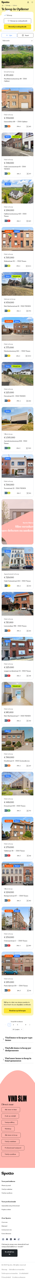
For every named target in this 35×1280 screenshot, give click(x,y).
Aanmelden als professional (10, 1206)
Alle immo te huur (11, 1110)
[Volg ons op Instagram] (3, 1239)
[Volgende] (29, 1024)
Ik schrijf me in (9, 1253)
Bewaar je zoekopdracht (18, 21)
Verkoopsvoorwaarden (10, 1273)
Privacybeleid (6, 1277)
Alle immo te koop (11, 1135)
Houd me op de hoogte (17, 1011)
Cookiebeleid (23, 1273)
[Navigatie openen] (32, 2)
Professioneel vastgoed (13, 1148)
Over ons (4, 1222)
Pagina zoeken (6, 1209)
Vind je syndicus (10, 1154)
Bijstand (4, 1226)
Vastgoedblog (9, 1122)
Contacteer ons (7, 1230)
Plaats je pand (6, 1185)
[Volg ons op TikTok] (18, 1239)
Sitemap (4, 1270)
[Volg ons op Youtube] (14, 1239)
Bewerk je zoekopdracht (17, 27)
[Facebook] (7, 1239)
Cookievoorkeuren (18, 1277)
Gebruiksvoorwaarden (16, 1270)
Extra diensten (6, 1234)
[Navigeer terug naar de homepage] (5, 2)
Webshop (8, 1129)
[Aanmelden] (28, 2)
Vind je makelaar (10, 1141)
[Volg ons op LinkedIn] (10, 1239)
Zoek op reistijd (10, 1116)
